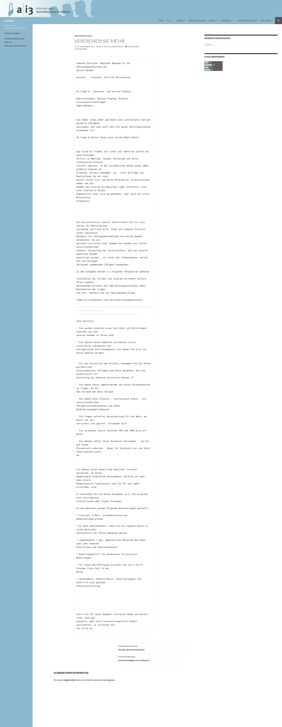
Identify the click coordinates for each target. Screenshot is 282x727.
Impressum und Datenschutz (15, 46)
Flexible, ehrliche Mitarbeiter (131, 648)
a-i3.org (8, 20)
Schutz (212, 20)
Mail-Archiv (266, 20)
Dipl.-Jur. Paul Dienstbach (110, 46)
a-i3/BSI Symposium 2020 (247, 20)
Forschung (226, 20)
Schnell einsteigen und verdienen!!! (134, 659)
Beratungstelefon (197, 20)
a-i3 (168, 20)
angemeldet (70, 679)
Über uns (7, 42)
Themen (179, 20)
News (161, 20)
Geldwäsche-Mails (83, 36)
